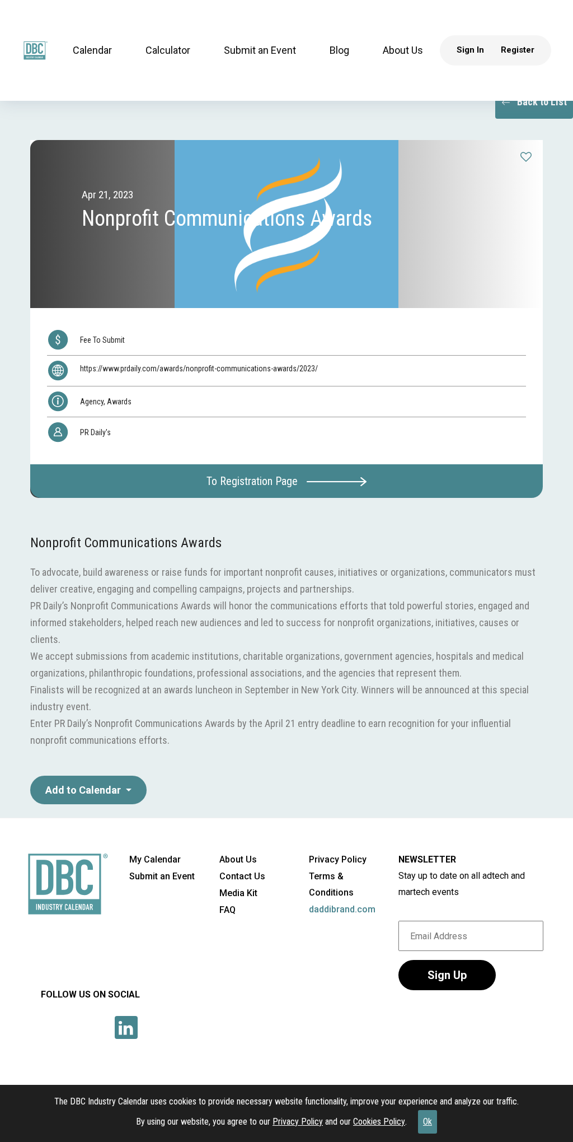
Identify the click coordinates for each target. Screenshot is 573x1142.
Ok (427, 1121)
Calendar (92, 50)
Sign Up (447, 975)
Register (517, 50)
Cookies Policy (379, 1121)
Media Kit (238, 893)
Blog (339, 50)
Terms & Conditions (331, 884)
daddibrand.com (342, 909)
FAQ (227, 910)
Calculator (167, 50)
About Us (403, 50)
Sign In (470, 50)
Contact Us (242, 876)
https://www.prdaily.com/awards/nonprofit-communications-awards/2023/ (199, 368)
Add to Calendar (84, 790)
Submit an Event (260, 50)
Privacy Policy (298, 1121)
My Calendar (155, 859)
